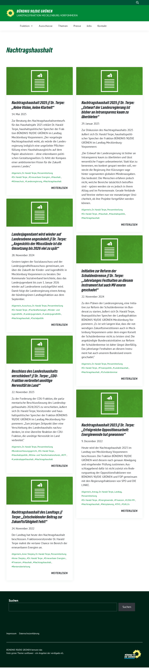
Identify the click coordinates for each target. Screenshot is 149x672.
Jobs (89, 26)
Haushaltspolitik (117, 213)
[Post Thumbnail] (39, 80)
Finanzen (120, 500)
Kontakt (102, 26)
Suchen (13, 600)
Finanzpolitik (106, 368)
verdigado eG (57, 653)
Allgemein (16, 173)
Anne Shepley (28, 554)
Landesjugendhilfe (52, 314)
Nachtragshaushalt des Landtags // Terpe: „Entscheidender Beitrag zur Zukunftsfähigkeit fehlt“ (37, 517)
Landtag (118, 491)
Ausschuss (26, 305)
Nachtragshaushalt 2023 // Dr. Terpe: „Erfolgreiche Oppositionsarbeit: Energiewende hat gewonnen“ (107, 430)
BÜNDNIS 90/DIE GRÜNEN (35, 11)
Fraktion (25, 26)
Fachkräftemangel (38, 310)
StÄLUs (126, 504)
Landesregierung (34, 181)
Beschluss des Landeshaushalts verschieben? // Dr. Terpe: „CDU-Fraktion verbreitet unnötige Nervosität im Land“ (35, 378)
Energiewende (106, 500)
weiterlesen (59, 188)
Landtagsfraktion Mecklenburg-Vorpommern (47, 15)
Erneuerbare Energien (40, 177)
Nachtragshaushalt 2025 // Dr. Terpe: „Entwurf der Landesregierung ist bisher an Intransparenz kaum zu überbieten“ (107, 109)
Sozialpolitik (38, 318)
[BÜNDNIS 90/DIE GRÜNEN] (10, 13)
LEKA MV (130, 500)
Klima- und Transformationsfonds (45, 455)
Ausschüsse (45, 26)
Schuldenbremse (109, 372)
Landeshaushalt (121, 368)
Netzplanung (108, 504)
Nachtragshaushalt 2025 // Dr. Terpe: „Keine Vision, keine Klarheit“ (38, 105)
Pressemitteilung (45, 173)
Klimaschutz (18, 181)
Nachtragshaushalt (53, 181)
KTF (64, 455)
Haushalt (57, 177)
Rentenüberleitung (21, 566)
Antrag (95, 491)
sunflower (28, 653)
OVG (118, 504)
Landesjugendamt (33, 314)
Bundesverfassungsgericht (25, 451)
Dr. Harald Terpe (29, 173)
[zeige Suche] (137, 2)
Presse (77, 26)
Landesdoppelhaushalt (23, 459)
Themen (63, 26)
